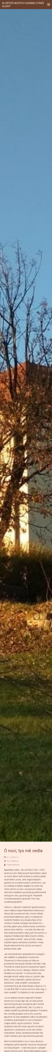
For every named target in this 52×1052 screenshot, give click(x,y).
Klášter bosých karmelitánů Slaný (23, 4)
